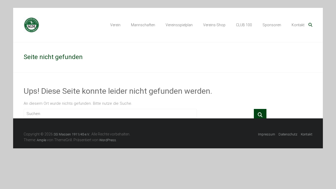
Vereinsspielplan (179, 25)
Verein (115, 25)
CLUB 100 (244, 25)
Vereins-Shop (214, 25)
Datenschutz (288, 134)
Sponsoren (271, 25)
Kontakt (298, 25)
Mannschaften (143, 25)
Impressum (266, 134)
